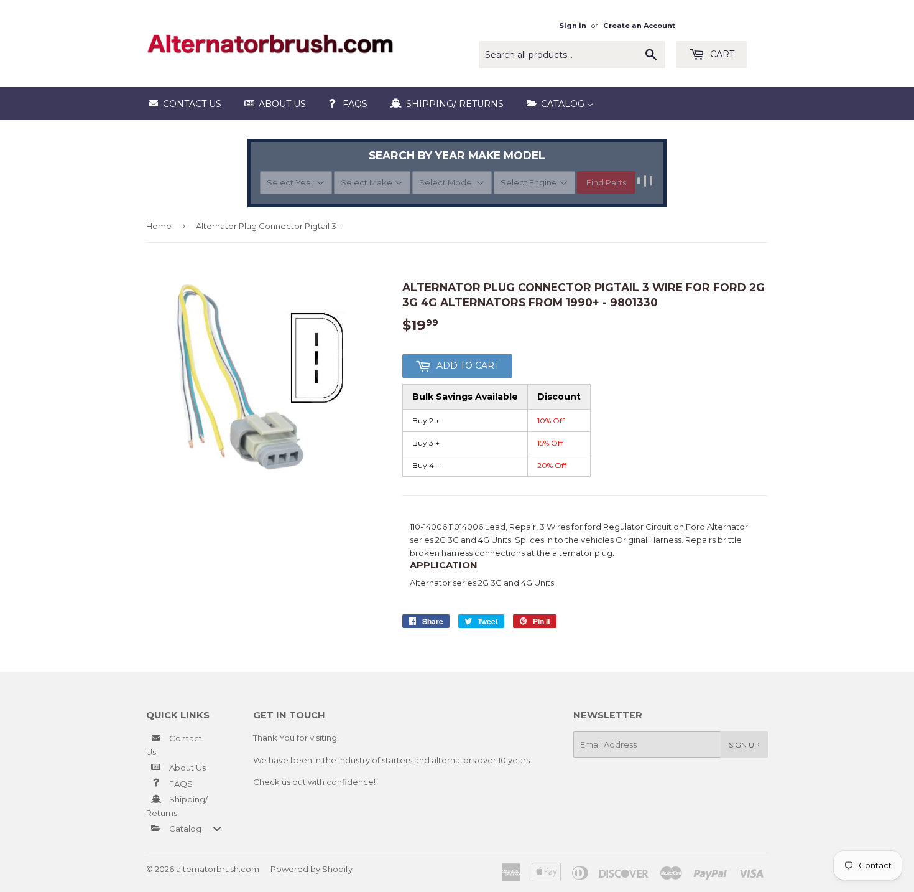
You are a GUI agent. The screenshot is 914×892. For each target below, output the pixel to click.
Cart (721, 54)
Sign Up (744, 744)
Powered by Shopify (311, 869)
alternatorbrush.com (217, 869)
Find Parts (606, 182)
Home (159, 226)
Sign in (572, 25)
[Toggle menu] (217, 828)
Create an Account (639, 25)
